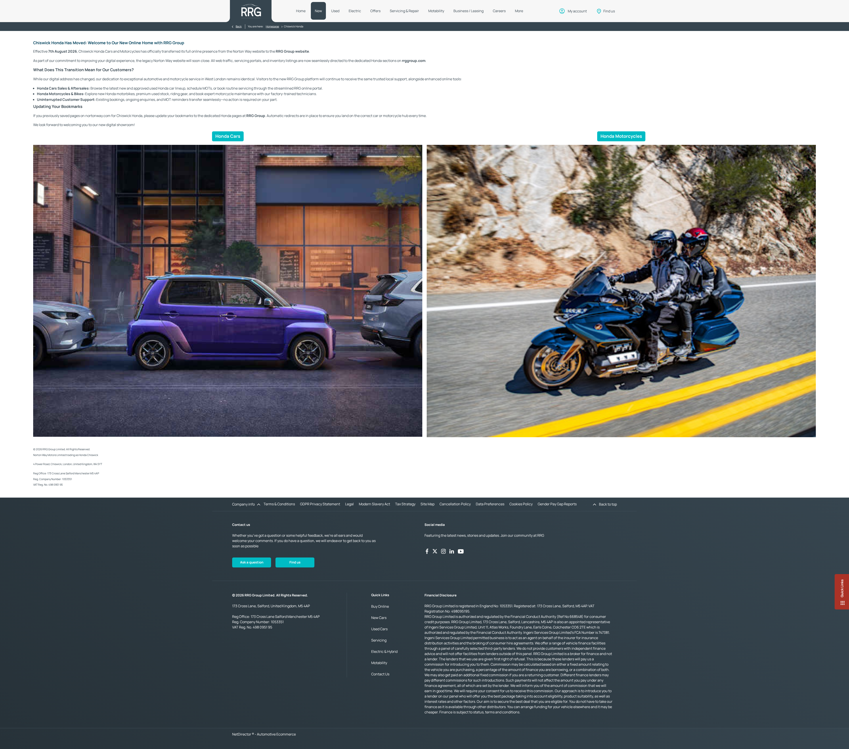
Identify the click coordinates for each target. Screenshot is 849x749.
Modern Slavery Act (374, 504)
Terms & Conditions (279, 504)
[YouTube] (461, 551)
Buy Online (380, 606)
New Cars (378, 617)
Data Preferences (490, 504)
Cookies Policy (521, 504)
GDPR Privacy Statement (320, 504)
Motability (379, 662)
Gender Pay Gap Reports (557, 504)
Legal (349, 504)
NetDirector (242, 734)
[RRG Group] (251, 11)
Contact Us (380, 674)
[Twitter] (434, 551)
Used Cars (379, 628)
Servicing (378, 640)
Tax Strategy (405, 504)
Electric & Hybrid (384, 651)
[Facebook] (426, 551)
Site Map (427, 504)
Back (239, 26)
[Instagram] (443, 551)
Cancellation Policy (455, 504)
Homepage (272, 26)
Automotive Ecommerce (276, 734)
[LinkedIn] (451, 551)
